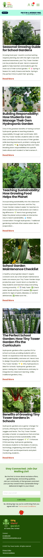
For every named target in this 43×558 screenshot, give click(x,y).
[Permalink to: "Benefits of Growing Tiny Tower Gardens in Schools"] (21, 400)
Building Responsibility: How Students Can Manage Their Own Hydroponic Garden (20, 118)
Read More (8, 78)
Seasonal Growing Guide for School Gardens (21, 48)
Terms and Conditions (27, 506)
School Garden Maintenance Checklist (20, 267)
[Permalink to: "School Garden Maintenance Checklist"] (21, 251)
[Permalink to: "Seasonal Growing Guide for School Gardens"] (21, 32)
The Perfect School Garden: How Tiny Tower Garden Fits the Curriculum (21, 340)
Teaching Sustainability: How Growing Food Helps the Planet (21, 193)
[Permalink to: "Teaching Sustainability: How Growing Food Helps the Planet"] (21, 175)
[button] (38, 4)
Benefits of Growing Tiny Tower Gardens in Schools (21, 417)
